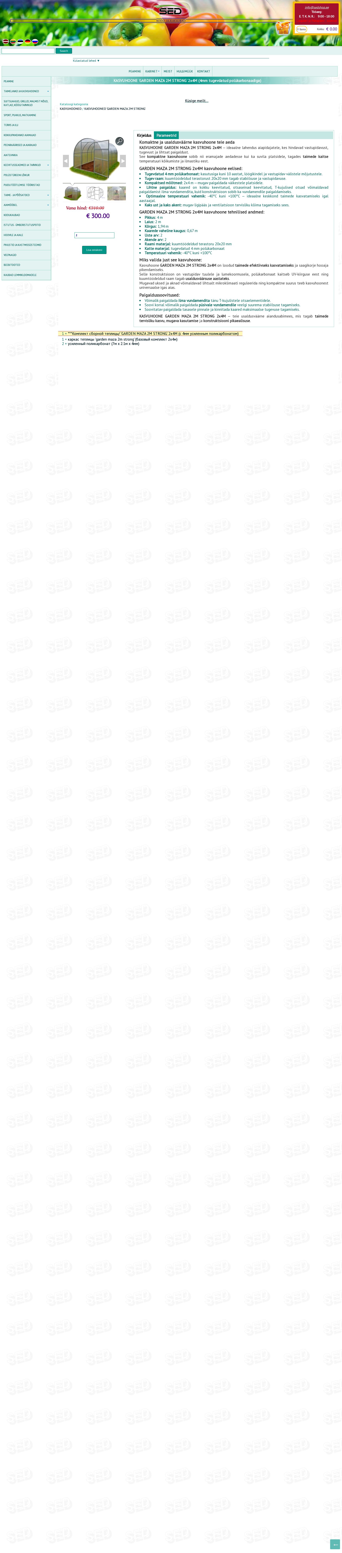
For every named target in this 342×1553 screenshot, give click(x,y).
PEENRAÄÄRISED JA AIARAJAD (20, 145)
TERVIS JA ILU (11, 125)
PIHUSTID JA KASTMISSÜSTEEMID (22, 245)
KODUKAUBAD (12, 215)
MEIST (168, 71)
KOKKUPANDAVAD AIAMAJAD (20, 135)
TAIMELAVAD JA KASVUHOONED (21, 91)
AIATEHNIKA (11, 155)
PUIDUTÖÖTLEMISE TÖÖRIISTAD (22, 185)
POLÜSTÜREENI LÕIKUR (16, 175)
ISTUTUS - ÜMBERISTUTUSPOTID (22, 225)
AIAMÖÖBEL (10, 205)
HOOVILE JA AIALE (13, 235)
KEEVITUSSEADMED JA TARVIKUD (22, 165)
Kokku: (320, 29)
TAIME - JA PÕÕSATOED (17, 195)
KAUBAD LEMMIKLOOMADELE (20, 275)
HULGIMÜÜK (185, 71)
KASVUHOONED (71, 109)
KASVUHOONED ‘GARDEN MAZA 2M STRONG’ (115, 109)
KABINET (151, 71)
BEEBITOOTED (12, 265)
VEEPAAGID (10, 255)
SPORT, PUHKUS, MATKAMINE (20, 115)
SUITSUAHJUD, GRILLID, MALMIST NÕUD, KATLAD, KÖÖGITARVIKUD (26, 103)
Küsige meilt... (196, 100)
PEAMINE (9, 81)
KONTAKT (203, 71)
